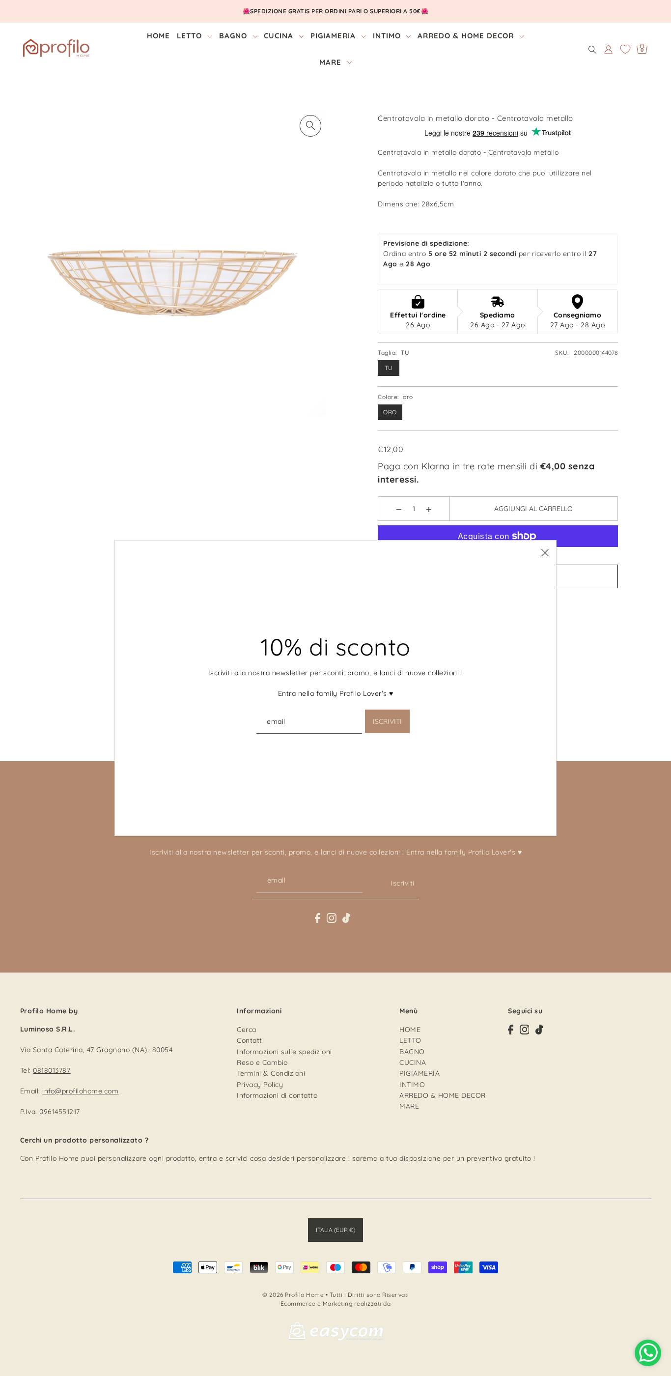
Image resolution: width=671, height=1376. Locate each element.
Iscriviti (403, 883)
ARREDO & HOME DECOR (442, 1095)
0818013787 (51, 1069)
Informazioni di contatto (277, 1095)
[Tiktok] (346, 917)
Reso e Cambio (262, 1062)
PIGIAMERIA (419, 1073)
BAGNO (412, 1051)
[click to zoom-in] (310, 126)
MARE (409, 1106)
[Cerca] (592, 49)
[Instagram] (331, 917)
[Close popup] (545, 552)
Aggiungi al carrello (533, 508)
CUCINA (412, 1062)
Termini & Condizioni (271, 1073)
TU (389, 368)
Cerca (246, 1029)
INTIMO (412, 1084)
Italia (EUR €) (335, 1229)
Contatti (250, 1040)
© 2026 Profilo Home (293, 1294)
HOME (409, 1029)
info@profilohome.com (80, 1090)
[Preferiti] (625, 49)
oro (390, 412)
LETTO (410, 1040)
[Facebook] (317, 917)
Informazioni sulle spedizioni (284, 1051)
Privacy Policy (260, 1084)
